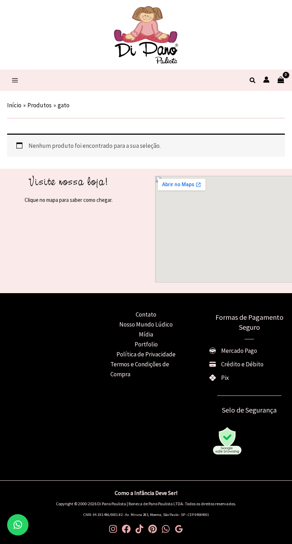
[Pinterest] (152, 528)
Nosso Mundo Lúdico (146, 324)
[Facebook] (126, 528)
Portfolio (146, 344)
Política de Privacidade (146, 354)
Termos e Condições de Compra (139, 369)
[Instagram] (113, 528)
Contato (146, 314)
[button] (253, 80)
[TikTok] (139, 528)
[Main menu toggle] (15, 80)
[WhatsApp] (165, 528)
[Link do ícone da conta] (266, 79)
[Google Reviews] (178, 528)
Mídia (146, 334)
